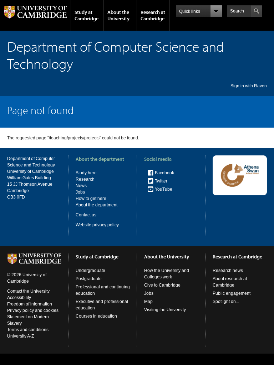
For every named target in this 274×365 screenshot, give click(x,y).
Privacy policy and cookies (33, 310)
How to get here (91, 198)
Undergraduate (90, 270)
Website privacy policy (97, 224)
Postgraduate (89, 278)
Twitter (161, 181)
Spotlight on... (226, 301)
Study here (86, 172)
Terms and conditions (28, 329)
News (81, 185)
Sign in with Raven (248, 85)
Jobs (80, 192)
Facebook (164, 172)
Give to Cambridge (162, 285)
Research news (228, 270)
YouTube (163, 189)
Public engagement (231, 293)
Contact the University (28, 291)
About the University (118, 15)
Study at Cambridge (86, 15)
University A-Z (20, 336)
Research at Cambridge (153, 15)
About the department (96, 204)
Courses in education (96, 316)
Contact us (86, 214)
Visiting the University (165, 309)
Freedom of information (29, 304)
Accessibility (19, 297)
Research (85, 179)
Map (148, 301)
